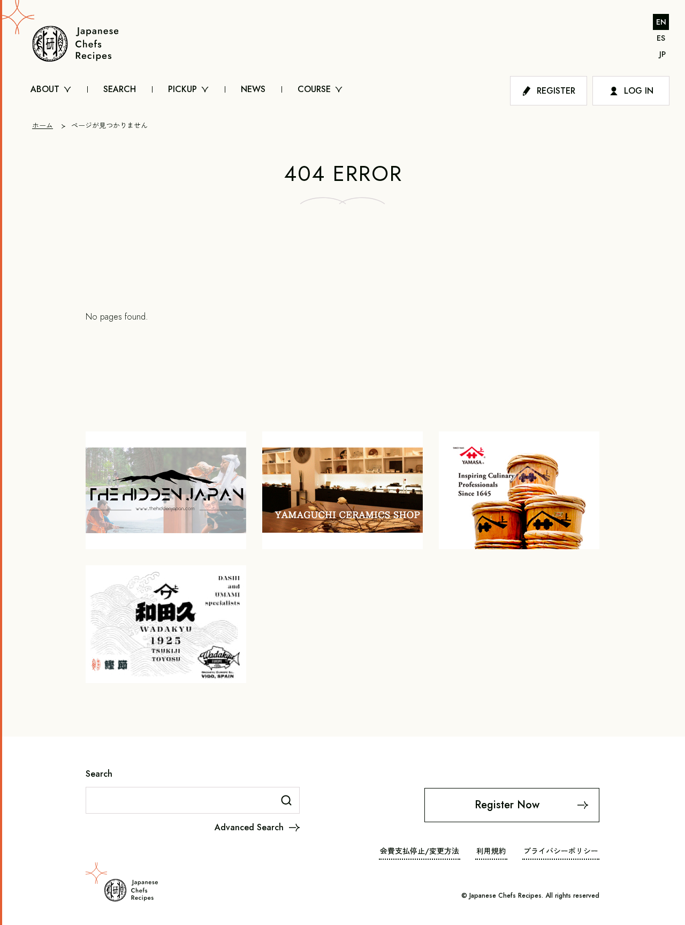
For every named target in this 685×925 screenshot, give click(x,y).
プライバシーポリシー (560, 851)
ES (661, 38)
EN (661, 22)
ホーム (42, 125)
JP (662, 54)
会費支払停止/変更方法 (419, 851)
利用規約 (491, 851)
